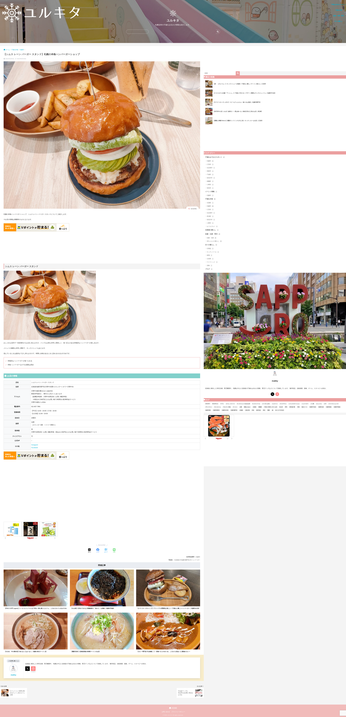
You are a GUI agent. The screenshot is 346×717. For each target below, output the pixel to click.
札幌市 (198, 557)
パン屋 (312, 403)
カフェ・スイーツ (230, 403)
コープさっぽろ (266, 403)
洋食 (253, 410)
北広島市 (210, 167)
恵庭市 (210, 171)
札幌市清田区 (216, 410)
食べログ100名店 (279, 410)
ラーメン (235, 407)
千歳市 (210, 174)
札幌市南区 (328, 407)
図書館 (260, 407)
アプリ (222, 403)
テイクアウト (283, 403)
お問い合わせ (166, 711)
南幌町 (210, 181)
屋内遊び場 (292, 407)
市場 (298, 407)
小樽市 (210, 184)
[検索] (238, 73)
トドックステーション (294, 403)
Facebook (34, 447)
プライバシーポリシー (178, 711)
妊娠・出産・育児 (212, 234)
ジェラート (275, 403)
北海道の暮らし (211, 230)
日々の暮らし (211, 245)
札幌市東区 (208, 410)
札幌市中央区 (313, 407)
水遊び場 (247, 410)
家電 (209, 255)
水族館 (241, 410)
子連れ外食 (210, 199)
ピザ (325, 403)
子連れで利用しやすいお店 (270, 407)
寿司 (286, 407)
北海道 (177, 560)
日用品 (210, 248)
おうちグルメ (212, 226)
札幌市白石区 (225, 410)
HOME (174, 708)
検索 (218, 32)
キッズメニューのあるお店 (243, 403)
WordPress (215, 403)
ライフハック (212, 262)
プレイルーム (217, 407)
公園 (241, 407)
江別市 (210, 164)
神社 (264, 410)
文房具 (210, 258)
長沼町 (210, 216)
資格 (209, 265)
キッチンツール (213, 252)
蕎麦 (269, 410)
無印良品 (258, 410)
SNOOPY (207, 403)
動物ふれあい (247, 407)
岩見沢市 (210, 178)
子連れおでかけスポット (215, 157)
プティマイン (208, 407)
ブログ (208, 269)
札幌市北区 (321, 407)
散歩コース (304, 407)
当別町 (210, 202)
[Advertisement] (52, 245)
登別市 (210, 188)
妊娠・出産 (211, 238)
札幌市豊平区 (185, 560)
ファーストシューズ (333, 403)
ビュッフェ (319, 403)
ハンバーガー (195, 560)
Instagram (34, 445)
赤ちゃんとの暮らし (214, 241)
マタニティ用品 (227, 407)
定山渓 (281, 407)
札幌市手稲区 (337, 407)
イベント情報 (211, 191)
